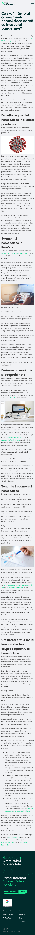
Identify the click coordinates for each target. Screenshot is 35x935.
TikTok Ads (7, 918)
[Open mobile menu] (32, 3)
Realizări (21, 914)
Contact (6, 871)
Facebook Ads (8, 914)
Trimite (22, 891)
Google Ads (7, 911)
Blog (20, 918)
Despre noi (22, 911)
